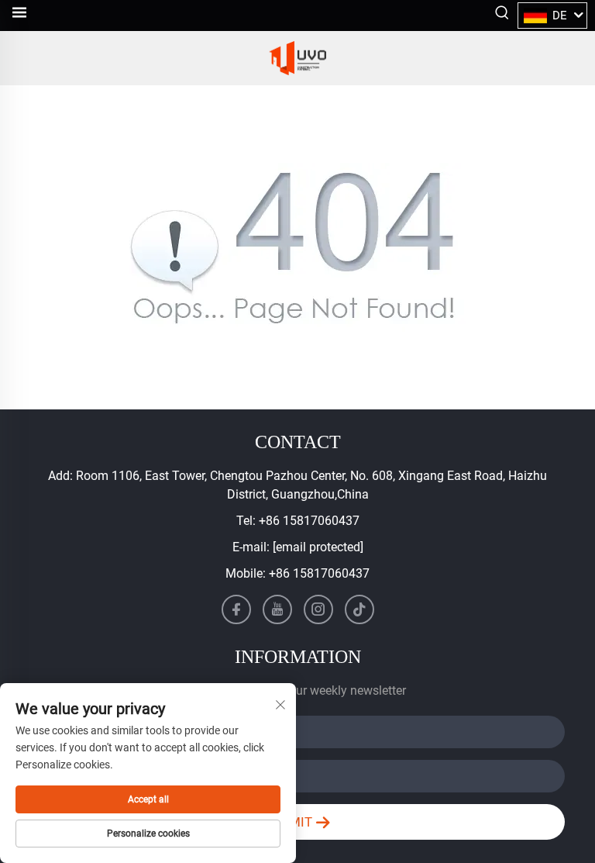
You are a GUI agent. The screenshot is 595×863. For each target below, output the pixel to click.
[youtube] (277, 609)
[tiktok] (359, 609)
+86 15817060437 (309, 520)
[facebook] (236, 609)
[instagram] (318, 609)
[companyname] (297, 58)
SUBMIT (289, 822)
